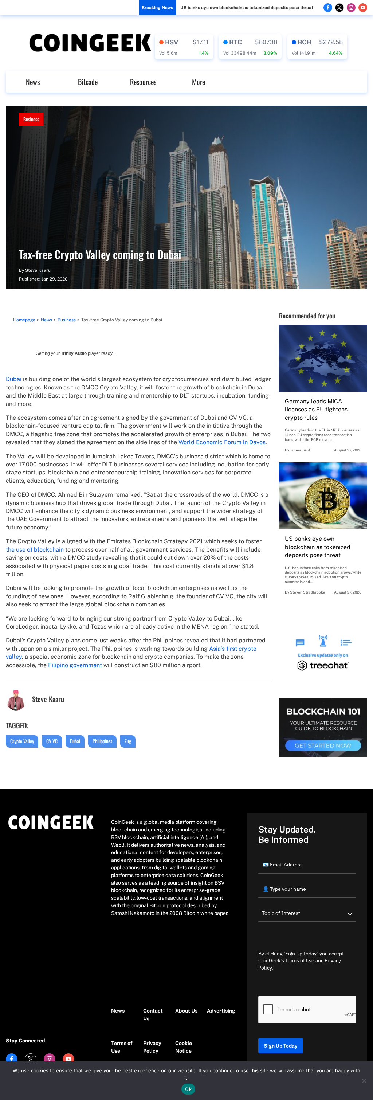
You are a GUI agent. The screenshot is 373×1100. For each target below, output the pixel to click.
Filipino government (75, 665)
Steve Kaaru (38, 270)
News (33, 81)
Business (31, 119)
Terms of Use (122, 1047)
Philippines (102, 741)
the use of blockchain (35, 549)
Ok (188, 1089)
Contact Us (153, 1014)
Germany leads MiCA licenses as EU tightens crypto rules (316, 409)
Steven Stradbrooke (307, 592)
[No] (364, 1080)
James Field (300, 450)
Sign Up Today (280, 1045)
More (198, 81)
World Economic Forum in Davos (222, 442)
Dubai (13, 379)
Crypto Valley (22, 741)
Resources (143, 81)
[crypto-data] (184, 46)
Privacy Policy (152, 1047)
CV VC (52, 741)
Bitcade (88, 81)
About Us (186, 1011)
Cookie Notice (183, 1047)
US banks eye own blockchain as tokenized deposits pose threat (246, 7)
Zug (128, 741)
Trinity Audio (74, 353)
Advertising (219, 1011)
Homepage (24, 319)
